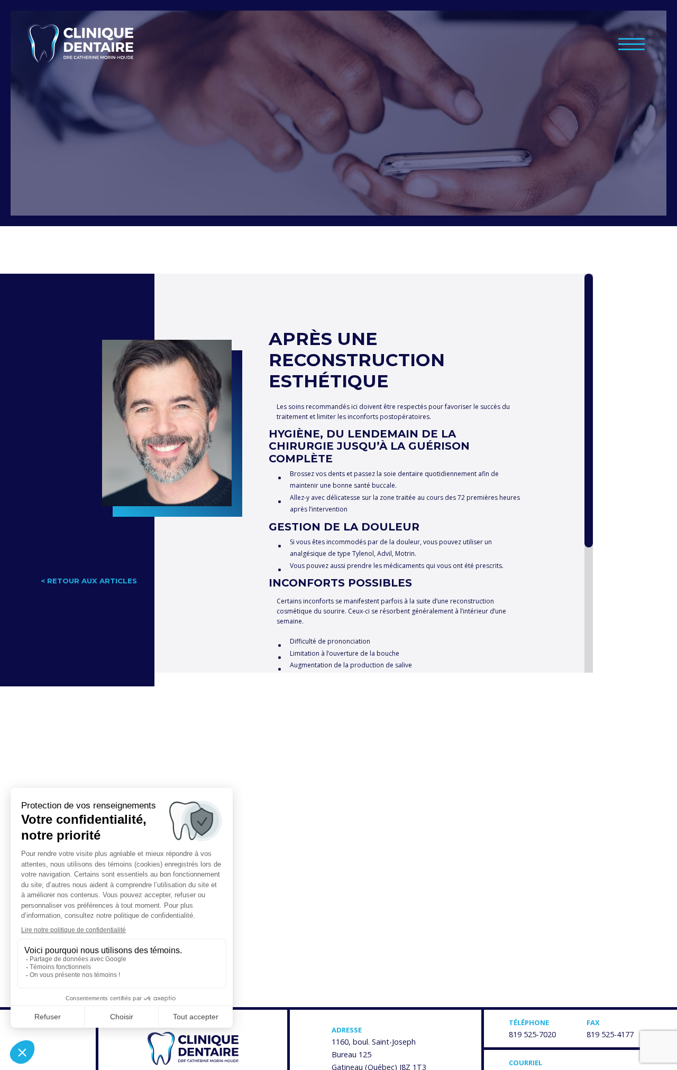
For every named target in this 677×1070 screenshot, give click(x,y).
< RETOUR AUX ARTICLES (89, 580)
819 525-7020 (532, 1034)
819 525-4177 (610, 1034)
